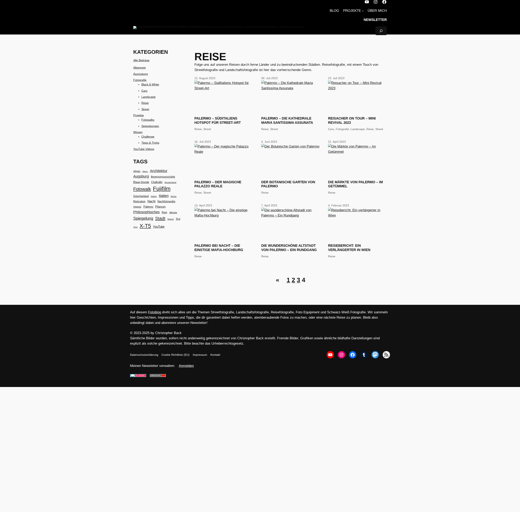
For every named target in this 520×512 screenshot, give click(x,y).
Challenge (147, 136)
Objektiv (137, 207)
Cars (144, 90)
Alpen (145, 171)
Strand (170, 219)
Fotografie (139, 80)
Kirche (174, 196)
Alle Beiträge (141, 60)
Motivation (139, 201)
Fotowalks (147, 119)
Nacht (151, 201)
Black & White (150, 84)
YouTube (159, 226)
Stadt (160, 218)
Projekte (138, 115)
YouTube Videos (143, 149)
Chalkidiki (156, 182)
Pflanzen (160, 206)
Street (145, 109)
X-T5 (145, 226)
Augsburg (141, 176)
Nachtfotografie (166, 201)
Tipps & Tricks (150, 142)
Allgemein (139, 67)
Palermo (148, 206)
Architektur (158, 171)
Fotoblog (154, 312)
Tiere (135, 227)
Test (178, 219)
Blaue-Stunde (141, 182)
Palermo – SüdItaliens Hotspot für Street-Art (217, 120)
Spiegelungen (150, 126)
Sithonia (173, 212)
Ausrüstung (140, 73)
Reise (145, 103)
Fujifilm (161, 189)
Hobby (154, 196)
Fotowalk (142, 189)
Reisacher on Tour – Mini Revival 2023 (352, 120)
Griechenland (141, 196)
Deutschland (170, 182)
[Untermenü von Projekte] (363, 11)
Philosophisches (146, 212)
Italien (164, 196)
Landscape (148, 96)
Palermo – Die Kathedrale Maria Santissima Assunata (287, 120)
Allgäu (136, 171)
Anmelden (186, 366)
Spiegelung (143, 218)
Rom (164, 212)
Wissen (138, 132)
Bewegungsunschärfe (163, 176)
